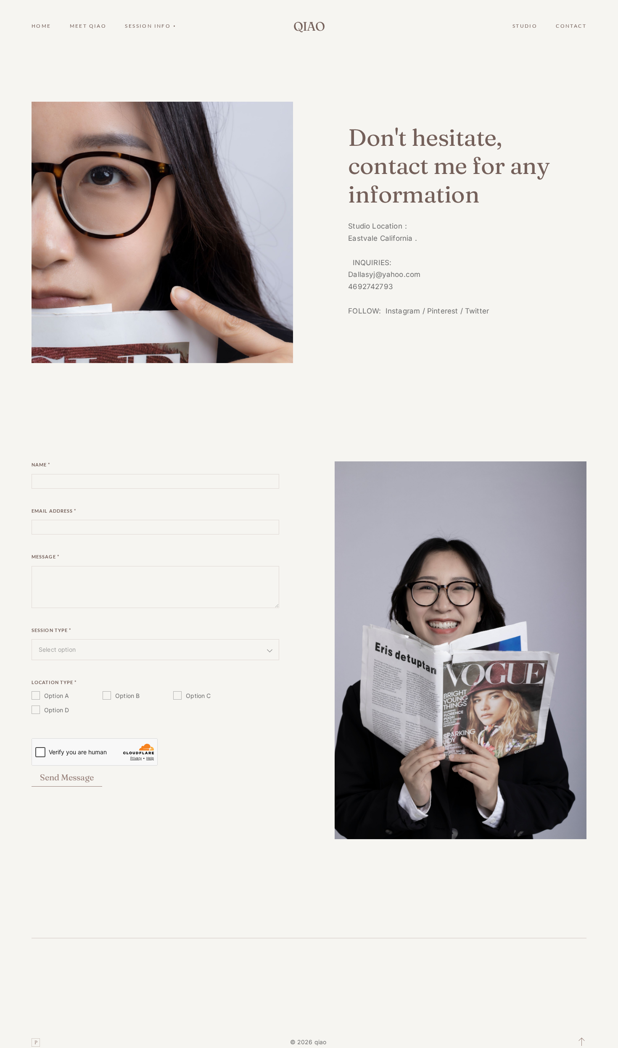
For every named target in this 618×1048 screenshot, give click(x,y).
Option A (56, 695)
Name (41, 464)
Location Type (54, 682)
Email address (54, 510)
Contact (571, 26)
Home (41, 26)
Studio (524, 26)
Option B (127, 695)
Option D (56, 710)
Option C (198, 695)
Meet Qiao (88, 26)
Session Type (51, 630)
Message (45, 556)
